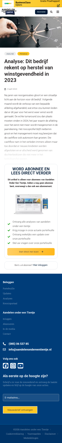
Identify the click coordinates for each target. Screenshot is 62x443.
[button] (58, 12)
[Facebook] (5, 365)
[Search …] (51, 12)
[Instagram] (13, 365)
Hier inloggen (40, 265)
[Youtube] (20, 365)
